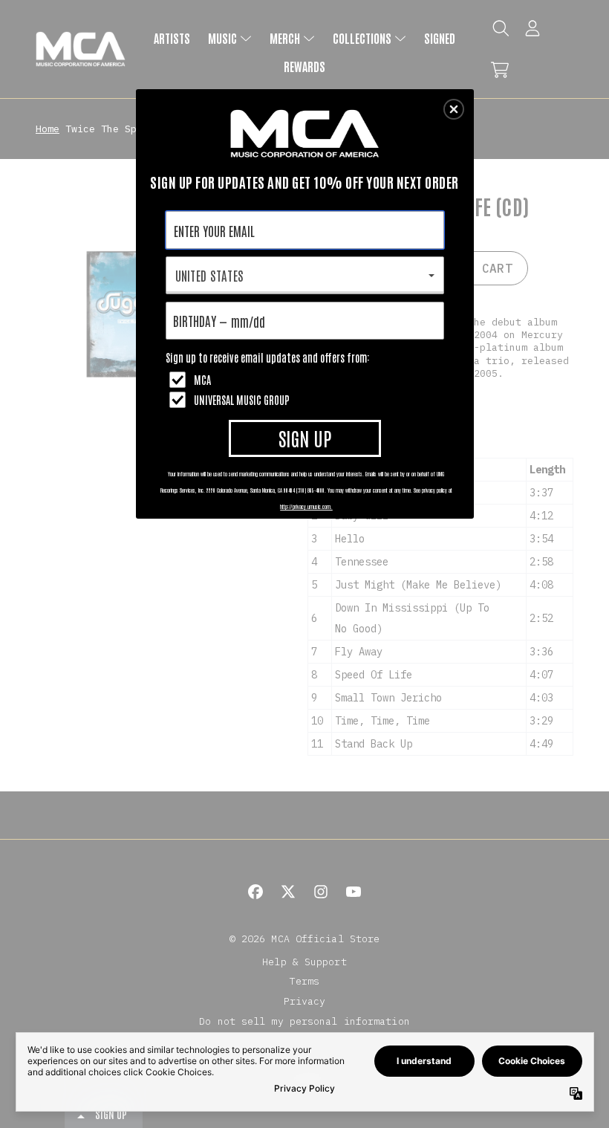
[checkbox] (306, 380)
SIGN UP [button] (305, 437)
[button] (454, 109)
